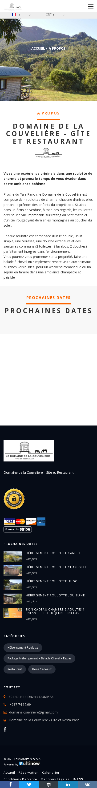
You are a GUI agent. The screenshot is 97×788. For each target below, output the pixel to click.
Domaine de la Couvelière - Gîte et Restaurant (44, 720)
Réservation (29, 772)
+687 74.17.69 (19, 704)
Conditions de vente (20, 779)
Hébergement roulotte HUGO (52, 581)
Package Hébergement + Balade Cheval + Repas (39, 658)
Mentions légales (55, 779)
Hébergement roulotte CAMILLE (53, 553)
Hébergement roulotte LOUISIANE (55, 595)
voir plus (31, 559)
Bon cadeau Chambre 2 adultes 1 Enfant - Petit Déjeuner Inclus (55, 611)
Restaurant (15, 669)
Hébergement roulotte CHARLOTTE (56, 567)
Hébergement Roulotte (23, 648)
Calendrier (51, 772)
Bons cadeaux (42, 669)
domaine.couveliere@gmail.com (33, 712)
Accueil (38, 48)
